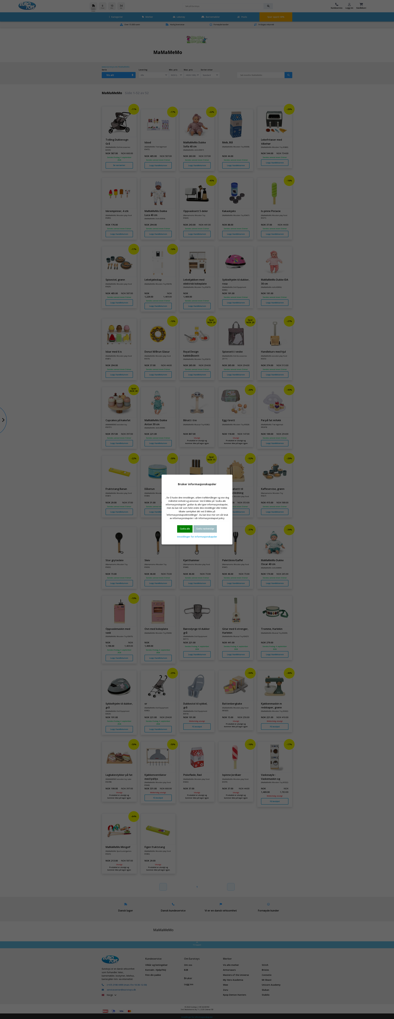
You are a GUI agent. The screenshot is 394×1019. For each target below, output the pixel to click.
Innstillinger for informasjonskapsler (197, 536)
